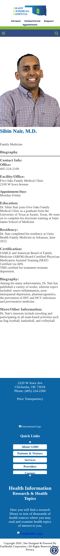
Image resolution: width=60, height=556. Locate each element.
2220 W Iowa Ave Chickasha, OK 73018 (30, 385)
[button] (54, 550)
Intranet (16, 21)
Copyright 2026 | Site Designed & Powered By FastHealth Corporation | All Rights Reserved (28, 545)
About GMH (30, 446)
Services (30, 460)
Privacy (30, 549)
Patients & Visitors (30, 453)
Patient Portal (32, 21)
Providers (30, 466)
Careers (30, 473)
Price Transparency (30, 399)
